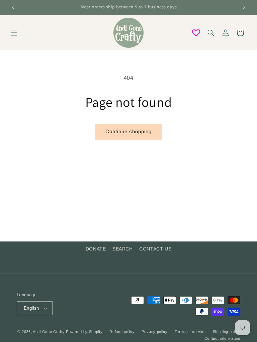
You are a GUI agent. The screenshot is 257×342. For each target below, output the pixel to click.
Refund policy (122, 332)
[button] (14, 32)
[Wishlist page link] (196, 33)
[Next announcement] (244, 7)
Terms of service (190, 332)
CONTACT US (155, 248)
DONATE (96, 248)
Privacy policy (155, 332)
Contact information (222, 338)
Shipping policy (227, 332)
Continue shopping (128, 131)
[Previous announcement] (13, 7)
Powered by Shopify (84, 332)
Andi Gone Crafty (49, 332)
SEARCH (122, 248)
